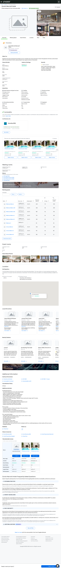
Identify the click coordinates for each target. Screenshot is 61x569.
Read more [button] (6, 326)
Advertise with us (49, 540)
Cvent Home (33, 536)
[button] (18, 23)
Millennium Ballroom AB (10, 207)
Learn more (8, 116)
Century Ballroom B (10, 234)
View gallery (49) (56, 33)
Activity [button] (22, 357)
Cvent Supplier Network (5, 536)
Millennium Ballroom (10, 204)
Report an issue (18, 532)
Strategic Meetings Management (21, 540)
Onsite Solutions (4, 542)
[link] (10, 343)
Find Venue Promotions (5, 539)
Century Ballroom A (10, 230)
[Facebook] (22, 429)
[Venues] (59, 2)
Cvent (2, 4)
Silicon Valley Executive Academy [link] (44, 347)
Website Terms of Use (49, 539)
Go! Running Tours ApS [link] (26, 347)
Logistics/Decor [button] (6, 357)
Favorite (58, 7)
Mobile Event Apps (19, 539)
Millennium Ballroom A (10, 215)
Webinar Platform (19, 543)
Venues (5, 4)
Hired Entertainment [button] (28, 357)
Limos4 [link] (6, 347)
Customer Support (34, 539)
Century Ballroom (9, 226)
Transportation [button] (12, 357)
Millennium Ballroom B (10, 219)
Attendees (4, 192)
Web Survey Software (20, 542)
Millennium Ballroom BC (10, 211)
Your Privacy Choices (34, 540)
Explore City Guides (4, 540)
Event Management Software (21, 536)
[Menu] (1, 1)
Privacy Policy (48, 536)
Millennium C (8, 223)
